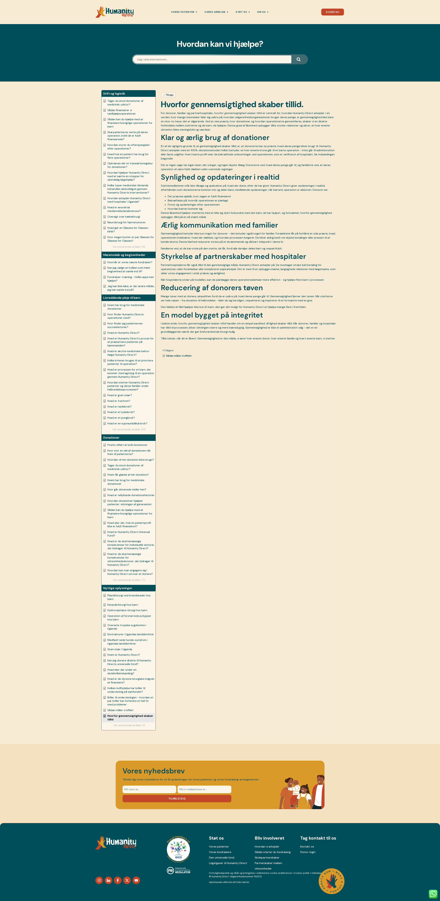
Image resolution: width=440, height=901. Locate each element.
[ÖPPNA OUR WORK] (227, 12)
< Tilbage (168, 94)
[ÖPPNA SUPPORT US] (249, 12)
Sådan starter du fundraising (273, 852)
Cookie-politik (301, 873)
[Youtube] (136, 880)
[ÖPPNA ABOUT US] (268, 12)
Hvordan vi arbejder (267, 846)
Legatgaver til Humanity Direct (228, 863)
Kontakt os (307, 846)
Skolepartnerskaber (267, 857)
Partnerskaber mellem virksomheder (268, 865)
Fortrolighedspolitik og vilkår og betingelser (232, 873)
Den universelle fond (221, 857)
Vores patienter (219, 846)
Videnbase (317, 873)
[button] (129, 93)
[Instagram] (99, 880)
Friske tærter (242, 882)
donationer (243, 121)
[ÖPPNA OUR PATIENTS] (196, 12)
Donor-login (307, 852)
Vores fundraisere (220, 852)
